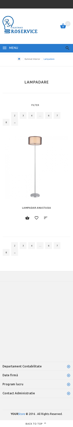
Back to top (34, 423)
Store (18, 413)
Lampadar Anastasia (36, 207)
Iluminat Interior (32, 59)
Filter (35, 105)
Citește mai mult (27, 218)
